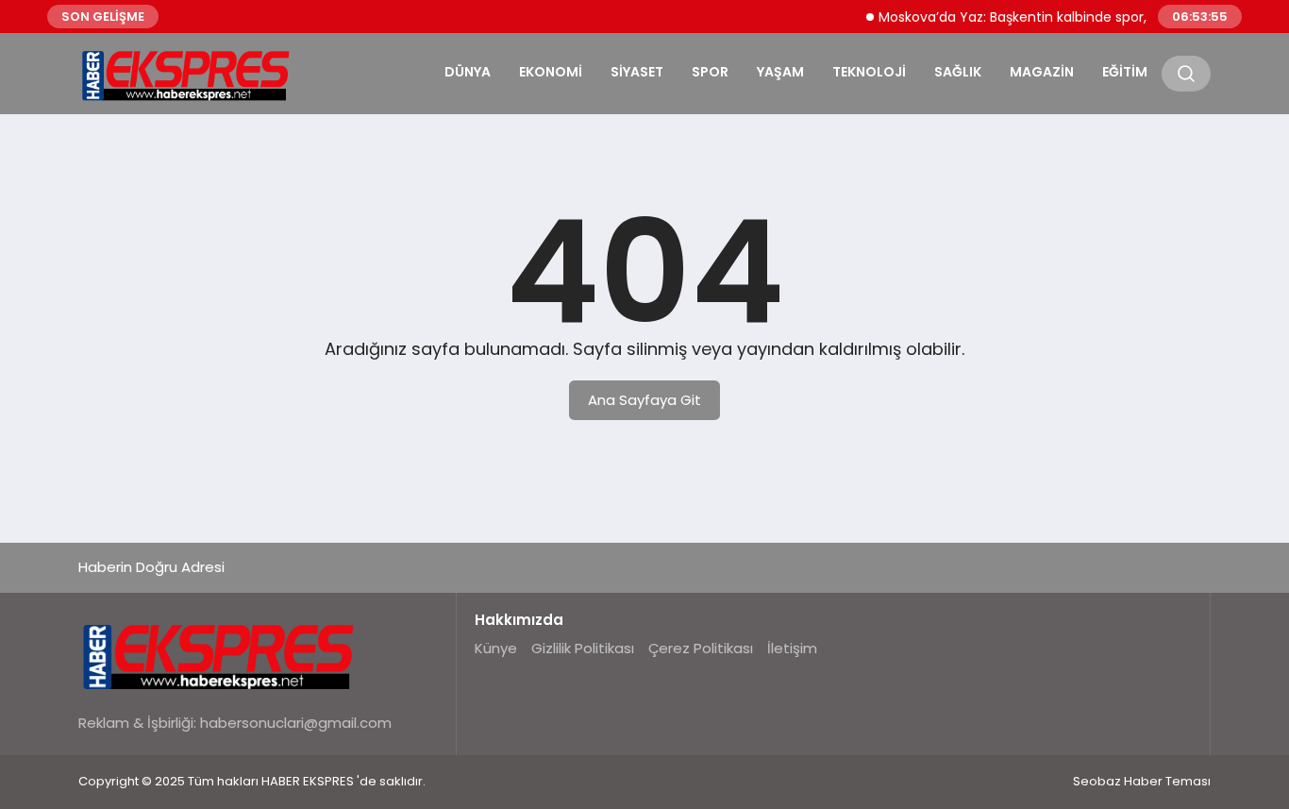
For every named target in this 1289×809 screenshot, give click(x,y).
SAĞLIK (957, 71)
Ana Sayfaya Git (644, 400)
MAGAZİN (1042, 71)
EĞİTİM (1124, 71)
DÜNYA (467, 71)
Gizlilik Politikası (582, 648)
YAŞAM (780, 71)
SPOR (710, 71)
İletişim (792, 648)
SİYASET (637, 71)
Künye (496, 648)
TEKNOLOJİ (869, 71)
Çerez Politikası (700, 648)
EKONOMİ (550, 71)
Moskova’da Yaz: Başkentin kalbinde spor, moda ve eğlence (1064, 17)
